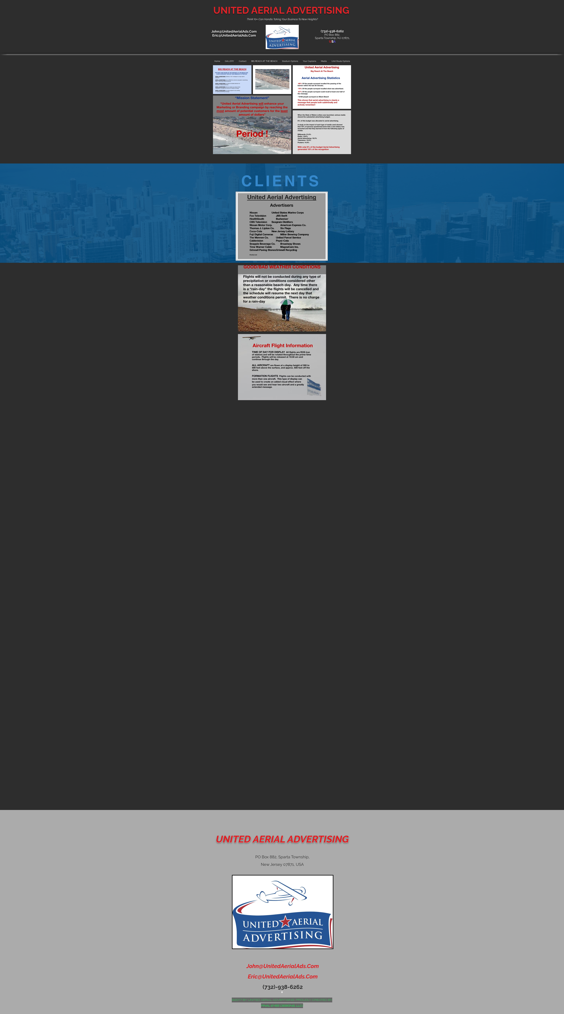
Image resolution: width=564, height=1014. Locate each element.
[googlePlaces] (282, 992)
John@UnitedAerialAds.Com (234, 31)
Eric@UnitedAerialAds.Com (234, 35)
